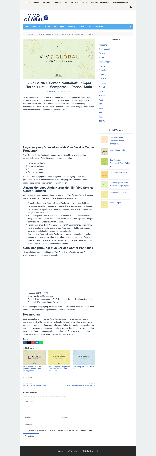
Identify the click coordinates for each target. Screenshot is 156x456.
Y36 (100, 125)
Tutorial (102, 87)
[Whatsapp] (41, 342)
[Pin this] (33, 342)
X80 (100, 116)
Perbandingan (104, 61)
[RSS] (131, 7)
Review (102, 65)
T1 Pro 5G (103, 78)
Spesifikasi (103, 70)
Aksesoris (103, 44)
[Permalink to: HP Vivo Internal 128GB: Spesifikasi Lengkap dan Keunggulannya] (34, 357)
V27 (100, 103)
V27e (101, 108)
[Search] (130, 26)
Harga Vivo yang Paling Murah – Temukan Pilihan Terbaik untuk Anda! (59, 368)
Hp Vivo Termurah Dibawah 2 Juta (34, 384)
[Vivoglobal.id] (36, 17)
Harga (101, 57)
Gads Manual (104, 48)
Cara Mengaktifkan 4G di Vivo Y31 (83, 367)
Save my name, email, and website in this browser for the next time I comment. (59, 430)
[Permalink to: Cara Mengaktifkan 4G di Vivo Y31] (84, 357)
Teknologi (103, 82)
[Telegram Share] (37, 342)
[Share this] (25, 342)
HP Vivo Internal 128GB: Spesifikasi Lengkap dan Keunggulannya (32, 368)
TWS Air (102, 91)
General (102, 53)
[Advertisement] (59, 129)
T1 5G (101, 74)
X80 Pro (102, 120)
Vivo (31, 377)
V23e (101, 99)
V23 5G (102, 95)
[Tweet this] (29, 342)
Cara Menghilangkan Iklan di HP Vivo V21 (81, 384)
